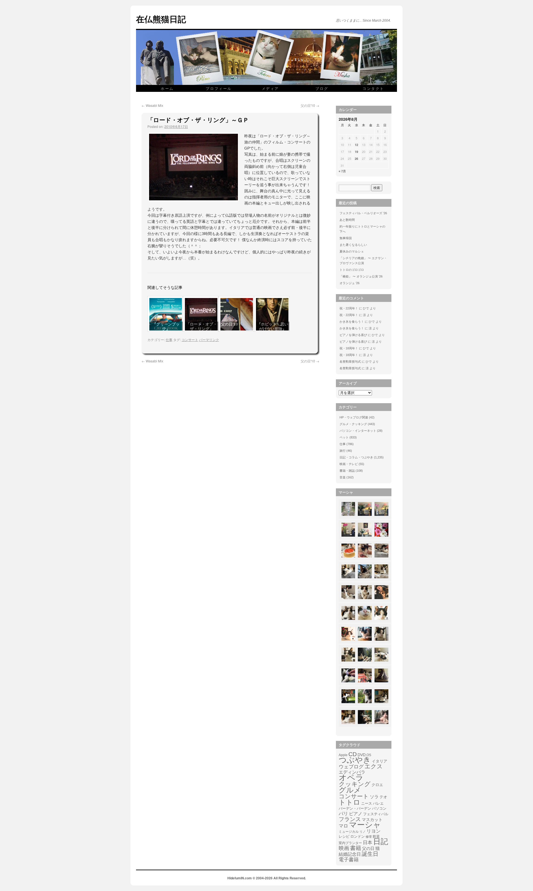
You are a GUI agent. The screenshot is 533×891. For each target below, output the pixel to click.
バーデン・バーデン (355, 808)
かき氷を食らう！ (352, 321)
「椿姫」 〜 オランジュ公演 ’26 (361, 276)
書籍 (355, 847)
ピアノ (355, 813)
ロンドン (357, 837)
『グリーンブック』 (166, 326)
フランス (350, 819)
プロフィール (219, 88)
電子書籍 (349, 859)
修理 (369, 836)
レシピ (344, 836)
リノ (362, 831)
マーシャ (365, 824)
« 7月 (342, 171)
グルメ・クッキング (353, 424)
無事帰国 (346, 238)
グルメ (350, 789)
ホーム (167, 88)
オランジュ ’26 (349, 283)
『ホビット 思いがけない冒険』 (272, 326)
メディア (270, 88)
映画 (344, 848)
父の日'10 (310, 105)
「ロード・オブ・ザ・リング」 (201, 326)
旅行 (343, 450)
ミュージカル (349, 832)
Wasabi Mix (152, 105)
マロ (343, 826)
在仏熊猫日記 (161, 19)
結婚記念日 (350, 854)
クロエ (377, 785)
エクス (373, 766)
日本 (367, 842)
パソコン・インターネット (358, 430)
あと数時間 (347, 219)
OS (368, 755)
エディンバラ (352, 772)
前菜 (376, 836)
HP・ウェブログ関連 (354, 417)
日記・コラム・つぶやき (356, 457)
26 (356, 159)
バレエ (378, 804)
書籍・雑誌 (347, 470)
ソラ (374, 796)
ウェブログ (351, 766)
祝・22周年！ (349, 308)
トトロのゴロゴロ (352, 269)
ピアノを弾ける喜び (353, 335)
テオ (383, 797)
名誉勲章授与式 (350, 361)
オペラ (351, 777)
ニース (366, 804)
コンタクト (373, 88)
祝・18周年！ (349, 348)
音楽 (343, 477)
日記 (380, 841)
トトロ (349, 802)
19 (356, 152)
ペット (344, 437)
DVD (362, 755)
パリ (343, 813)
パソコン (379, 808)
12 (356, 145)
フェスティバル (375, 814)
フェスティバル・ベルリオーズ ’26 (363, 213)
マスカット (372, 819)
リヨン (373, 831)
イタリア (379, 761)
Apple (343, 755)
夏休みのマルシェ (352, 251)
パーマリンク (209, 339)
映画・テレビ (349, 464)
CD (352, 754)
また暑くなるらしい (353, 244)
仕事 (169, 339)
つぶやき (355, 760)
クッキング (355, 784)
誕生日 (370, 853)
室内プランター (350, 843)
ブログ (321, 88)
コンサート (190, 339)
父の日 (368, 848)
